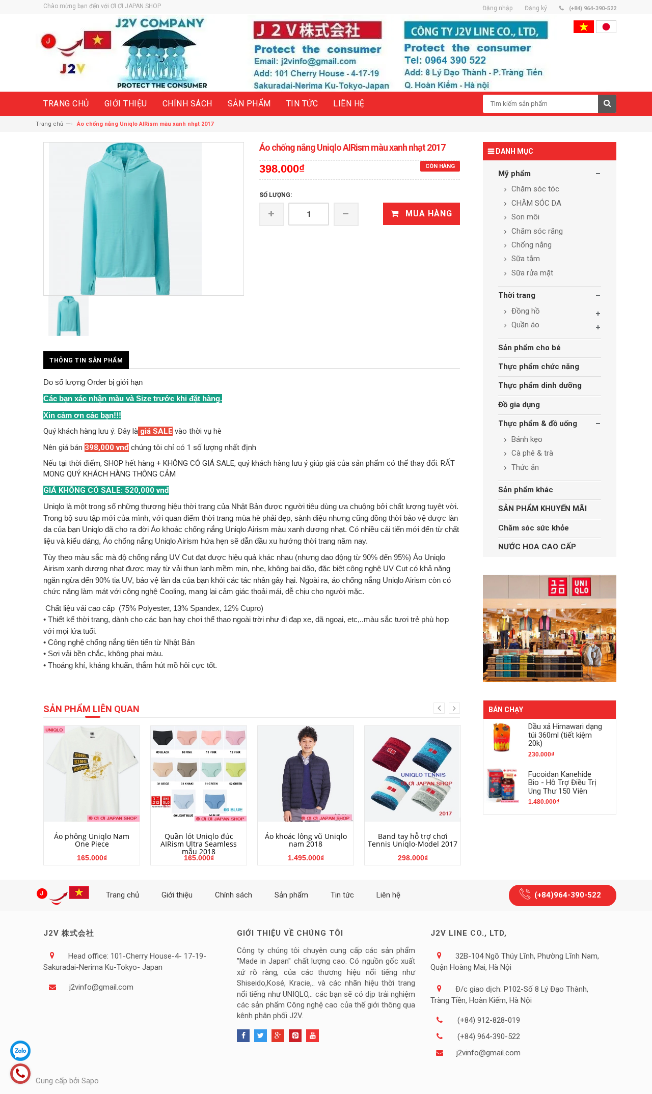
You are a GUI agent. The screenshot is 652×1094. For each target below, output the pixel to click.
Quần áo (524, 324)
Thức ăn (524, 467)
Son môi (524, 216)
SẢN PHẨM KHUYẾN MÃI (542, 508)
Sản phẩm (291, 895)
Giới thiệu (177, 895)
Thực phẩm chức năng (538, 366)
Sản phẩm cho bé (529, 347)
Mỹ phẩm (514, 173)
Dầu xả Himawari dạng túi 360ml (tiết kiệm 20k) (565, 735)
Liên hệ (388, 895)
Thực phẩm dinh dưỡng (540, 385)
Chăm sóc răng (536, 231)
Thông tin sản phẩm (86, 360)
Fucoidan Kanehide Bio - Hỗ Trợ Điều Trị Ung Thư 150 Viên (562, 783)
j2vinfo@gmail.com (101, 987)
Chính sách (233, 895)
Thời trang (516, 295)
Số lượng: (275, 195)
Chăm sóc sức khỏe (533, 527)
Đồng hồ (524, 311)
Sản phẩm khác (525, 489)
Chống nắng (530, 244)
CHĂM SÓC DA (535, 203)
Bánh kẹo (525, 439)
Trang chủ (49, 124)
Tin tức (342, 895)
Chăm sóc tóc (534, 188)
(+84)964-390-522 (567, 895)
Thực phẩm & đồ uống (537, 423)
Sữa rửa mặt (531, 272)
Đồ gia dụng (519, 404)
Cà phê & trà (531, 453)
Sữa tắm (524, 258)
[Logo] (65, 895)
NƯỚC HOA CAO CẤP (537, 546)
